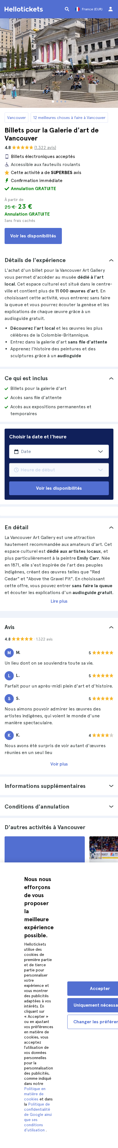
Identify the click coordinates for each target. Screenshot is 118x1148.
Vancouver (16, 117)
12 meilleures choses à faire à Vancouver (69, 117)
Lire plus (59, 601)
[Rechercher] (67, 9)
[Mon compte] (110, 9)
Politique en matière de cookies (35, 1093)
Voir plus (59, 764)
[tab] (59, 260)
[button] (59, 260)
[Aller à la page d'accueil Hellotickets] (24, 9)
